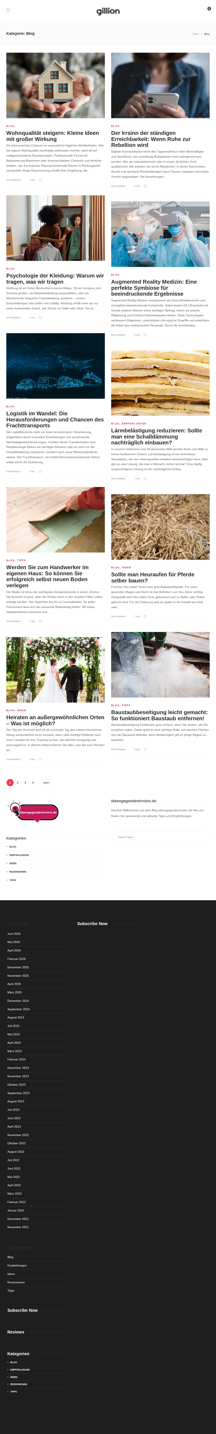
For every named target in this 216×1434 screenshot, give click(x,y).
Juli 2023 (13, 1109)
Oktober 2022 (16, 1143)
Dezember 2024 (18, 1000)
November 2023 (18, 1076)
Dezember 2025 (18, 967)
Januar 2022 (15, 1210)
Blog (10, 126)
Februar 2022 (16, 1202)
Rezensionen (17, 872)
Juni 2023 (13, 1118)
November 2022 (18, 1135)
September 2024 (18, 1009)
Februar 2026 (16, 958)
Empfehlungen (134, 423)
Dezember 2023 (18, 1067)
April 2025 (14, 984)
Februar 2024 (16, 1059)
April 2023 (14, 1126)
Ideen (126, 567)
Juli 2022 (13, 1160)
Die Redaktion (13, 180)
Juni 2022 (13, 1168)
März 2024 (14, 1051)
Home (196, 34)
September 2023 (18, 1093)
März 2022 (14, 1193)
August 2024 (15, 1017)
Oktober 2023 (16, 1084)
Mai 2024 (13, 1034)
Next (46, 783)
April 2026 (14, 950)
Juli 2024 (13, 1026)
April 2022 (14, 1185)
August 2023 (15, 1101)
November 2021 (18, 1227)
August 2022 (15, 1151)
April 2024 (14, 1042)
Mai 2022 (13, 1177)
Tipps (21, 560)
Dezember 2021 (18, 1219)
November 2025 (18, 975)
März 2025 (14, 992)
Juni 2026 (13, 933)
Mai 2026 (13, 942)
